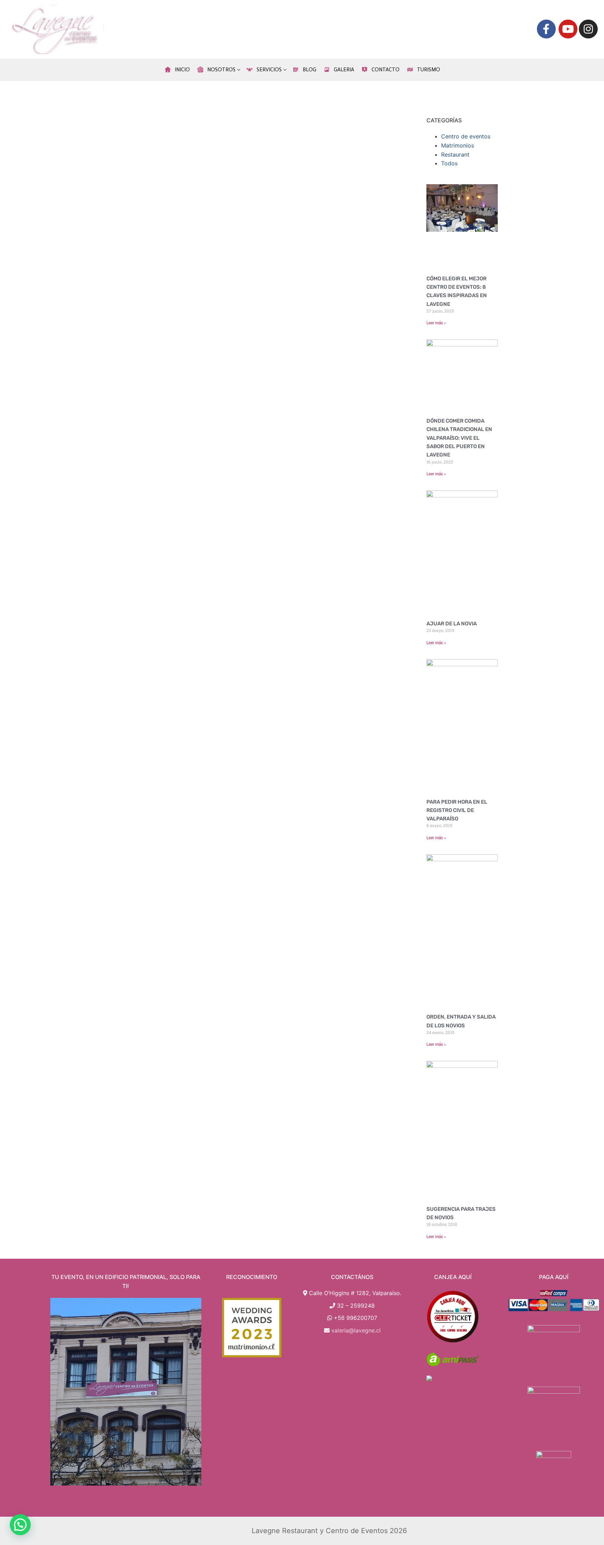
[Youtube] (568, 29)
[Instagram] (588, 29)
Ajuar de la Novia (451, 623)
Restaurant (455, 154)
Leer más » (436, 323)
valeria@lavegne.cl (356, 1330)
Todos (449, 163)
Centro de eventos (465, 136)
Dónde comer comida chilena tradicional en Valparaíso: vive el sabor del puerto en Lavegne (459, 438)
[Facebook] (546, 29)
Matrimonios (457, 145)
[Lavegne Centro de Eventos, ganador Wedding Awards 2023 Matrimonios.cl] (251, 1327)
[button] (20, 1524)
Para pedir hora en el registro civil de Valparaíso (456, 810)
